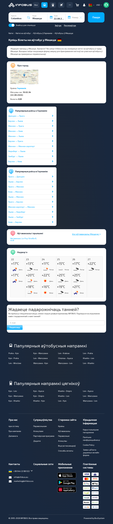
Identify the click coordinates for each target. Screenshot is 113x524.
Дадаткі (37, 441)
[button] (70, 5)
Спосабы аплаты (65, 451)
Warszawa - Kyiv (40, 363)
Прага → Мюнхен (16, 186)
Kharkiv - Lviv (88, 358)
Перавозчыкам (40, 426)
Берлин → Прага (15, 141)
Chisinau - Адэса (65, 358)
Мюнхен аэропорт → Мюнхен (21, 207)
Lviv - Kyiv (62, 401)
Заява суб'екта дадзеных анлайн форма (91, 452)
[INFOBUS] (20, 5)
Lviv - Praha (88, 353)
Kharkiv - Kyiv (39, 401)
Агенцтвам (38, 431)
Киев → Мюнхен (15, 192)
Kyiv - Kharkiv (14, 401)
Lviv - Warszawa (40, 358)
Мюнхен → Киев (15, 131)
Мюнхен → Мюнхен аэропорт (21, 146)
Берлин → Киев (15, 161)
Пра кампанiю (15, 431)
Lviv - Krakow (64, 353)
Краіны (61, 426)
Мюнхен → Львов (16, 136)
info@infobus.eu (21, 477)
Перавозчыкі (63, 436)
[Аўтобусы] (44, 5)
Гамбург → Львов (15, 156)
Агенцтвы (62, 441)
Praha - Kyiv (14, 353)
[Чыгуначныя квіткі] (53, 5)
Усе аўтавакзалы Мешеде (85, 234)
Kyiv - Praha (14, 358)
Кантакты (14, 464)
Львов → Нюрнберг (16, 212)
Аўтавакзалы (64, 431)
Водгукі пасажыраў (67, 446)
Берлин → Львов (15, 121)
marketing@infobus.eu (23, 481)
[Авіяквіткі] (61, 5)
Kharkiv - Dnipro (65, 391)
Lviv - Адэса (88, 391)
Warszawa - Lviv (65, 363)
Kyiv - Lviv (13, 391)
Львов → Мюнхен (16, 197)
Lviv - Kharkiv (88, 363)
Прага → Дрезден (16, 176)
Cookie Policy (88, 445)
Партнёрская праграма (43, 436)
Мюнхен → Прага (16, 126)
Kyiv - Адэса (38, 391)
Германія (21, 88)
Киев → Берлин (15, 222)
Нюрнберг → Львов (16, 151)
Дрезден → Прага (16, 116)
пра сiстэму (14, 426)
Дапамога (13, 436)
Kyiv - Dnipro (38, 396)
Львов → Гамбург (15, 217)
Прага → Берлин (15, 202)
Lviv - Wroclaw (15, 363)
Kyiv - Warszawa (40, 353)
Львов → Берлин (15, 182)
